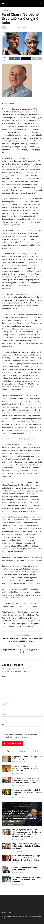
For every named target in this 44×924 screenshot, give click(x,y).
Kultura (8, 10)
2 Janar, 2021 (22, 28)
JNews (9, 917)
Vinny (11, 28)
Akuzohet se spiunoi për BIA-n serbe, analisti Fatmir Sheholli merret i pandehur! (26, 879)
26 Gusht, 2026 (18, 872)
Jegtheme (5, 919)
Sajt (3, 724)
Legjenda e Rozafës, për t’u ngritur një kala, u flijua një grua (27, 757)
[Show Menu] (3, 3)
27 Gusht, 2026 (18, 839)
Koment (5, 676)
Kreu (3, 10)
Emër (4, 704)
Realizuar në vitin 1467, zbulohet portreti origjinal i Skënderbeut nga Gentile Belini (25, 768)
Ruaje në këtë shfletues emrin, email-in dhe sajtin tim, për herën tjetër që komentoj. (23, 735)
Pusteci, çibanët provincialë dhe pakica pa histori (24, 868)
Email (4, 714)
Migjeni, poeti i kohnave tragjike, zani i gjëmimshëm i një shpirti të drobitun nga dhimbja (27, 846)
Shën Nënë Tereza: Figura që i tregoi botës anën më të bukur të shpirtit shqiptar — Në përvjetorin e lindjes (26, 857)
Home (4, 912)
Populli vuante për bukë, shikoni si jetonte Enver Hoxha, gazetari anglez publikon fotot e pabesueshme (26, 780)
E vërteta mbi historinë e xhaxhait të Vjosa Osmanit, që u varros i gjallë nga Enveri (27, 792)
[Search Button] (41, 3)
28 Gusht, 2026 (9, 824)
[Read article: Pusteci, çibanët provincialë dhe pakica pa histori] (6, 869)
